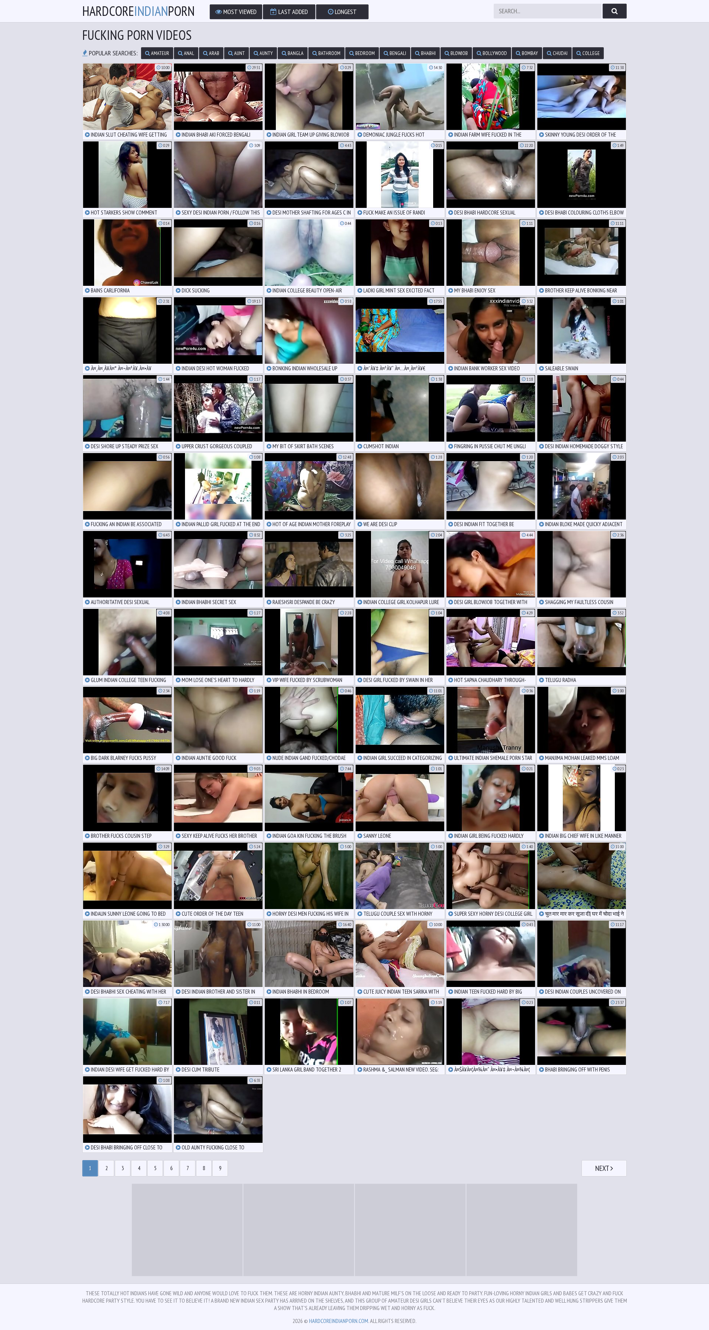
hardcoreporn (138, 11)
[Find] (615, 11)
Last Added (292, 11)
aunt (239, 53)
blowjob (458, 53)
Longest (345, 11)
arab (213, 53)
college (590, 53)
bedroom (364, 53)
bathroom (328, 53)
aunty (265, 53)
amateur (159, 53)
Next (602, 1168)
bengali (397, 53)
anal (188, 53)
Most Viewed (239, 11)
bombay (529, 53)
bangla (295, 53)
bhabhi (428, 53)
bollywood (494, 53)
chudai (560, 53)
